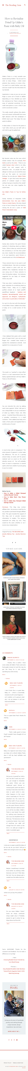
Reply (3, 674)
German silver (10, 165)
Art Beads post (20, 257)
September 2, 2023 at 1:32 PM (17, 748)
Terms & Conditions (18, 1062)
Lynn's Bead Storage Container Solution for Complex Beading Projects (14, 608)
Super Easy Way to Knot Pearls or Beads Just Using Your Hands (14, 578)
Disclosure (5, 507)
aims (10, 727)
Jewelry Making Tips (8, 534)
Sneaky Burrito (13, 657)
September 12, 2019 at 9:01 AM (15, 659)
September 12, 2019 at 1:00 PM (17, 712)
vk (10, 887)
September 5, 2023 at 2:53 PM (17, 842)
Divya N (11, 710)
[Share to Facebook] (12, 542)
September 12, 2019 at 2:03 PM (17, 729)
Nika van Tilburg (16, 683)
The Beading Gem (13, 5)
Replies (8, 678)
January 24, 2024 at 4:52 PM (16, 889)
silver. (15, 163)
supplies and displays (15, 33)
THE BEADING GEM (17, 531)
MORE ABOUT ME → (14, 1031)
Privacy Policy (7, 1062)
